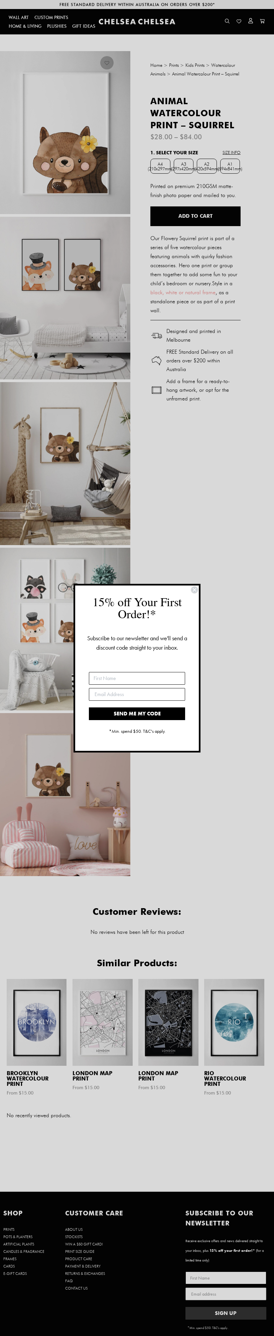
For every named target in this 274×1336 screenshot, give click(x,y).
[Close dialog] (194, 590)
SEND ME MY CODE (137, 713)
